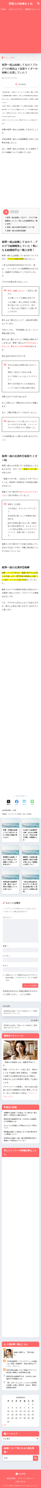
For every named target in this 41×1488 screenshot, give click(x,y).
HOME (3, 9)
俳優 (14, 810)
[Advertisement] (20, 33)
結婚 (29, 814)
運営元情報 (11, 1478)
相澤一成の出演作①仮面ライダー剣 (19, 227)
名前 (6, 946)
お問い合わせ (20, 1481)
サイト (5, 966)
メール (6, 956)
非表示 (14, 212)
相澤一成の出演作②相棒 (15, 231)
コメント (7, 917)
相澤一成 (21, 814)
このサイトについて (15, 9)
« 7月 (4, 1425)
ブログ (12, 814)
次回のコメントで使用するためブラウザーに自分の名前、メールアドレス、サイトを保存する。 (21, 977)
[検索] (35, 1458)
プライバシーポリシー (25, 1478)
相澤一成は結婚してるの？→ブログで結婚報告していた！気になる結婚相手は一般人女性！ (21, 220)
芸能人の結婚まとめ (21, 3)
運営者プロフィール (32, 9)
